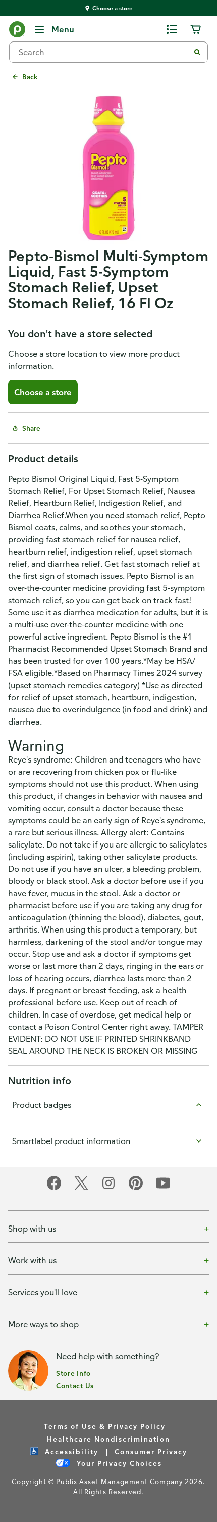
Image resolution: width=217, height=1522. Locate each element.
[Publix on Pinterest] (136, 1188)
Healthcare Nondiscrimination (108, 1438)
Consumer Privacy (151, 1451)
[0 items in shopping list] (171, 29)
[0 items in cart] (196, 29)
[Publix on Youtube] (163, 1188)
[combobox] (103, 52)
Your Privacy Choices (118, 1463)
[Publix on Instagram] (108, 1188)
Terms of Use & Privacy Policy (105, 1426)
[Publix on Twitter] (81, 1188)
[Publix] (17, 31)
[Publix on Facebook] (54, 1188)
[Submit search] (197, 52)
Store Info (73, 1373)
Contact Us (75, 1385)
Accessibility (70, 1451)
